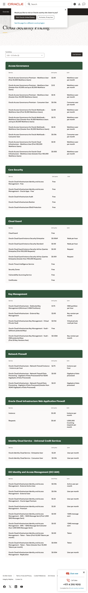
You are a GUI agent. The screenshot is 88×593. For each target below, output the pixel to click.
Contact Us (18, 579)
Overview (6, 12)
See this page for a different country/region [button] (29, 23)
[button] (4, 4)
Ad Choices (51, 576)
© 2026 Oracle (7, 576)
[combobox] (49, 4)
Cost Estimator (77, 54)
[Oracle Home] (15, 4)
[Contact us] (83, 4)
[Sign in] (79, 4)
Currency (9, 52)
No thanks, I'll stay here (46, 17)
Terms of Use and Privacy (24, 576)
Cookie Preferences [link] (40, 576)
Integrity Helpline (8, 579)
